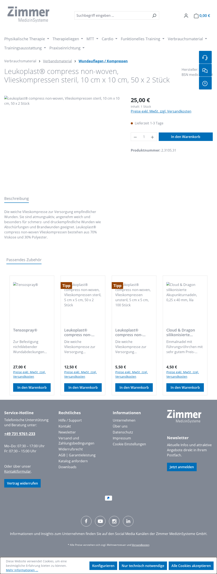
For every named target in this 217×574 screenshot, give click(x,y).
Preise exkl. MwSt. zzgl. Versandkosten (161, 111)
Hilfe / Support (70, 420)
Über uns (120, 426)
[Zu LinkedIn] (128, 521)
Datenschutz (123, 432)
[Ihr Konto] (186, 15)
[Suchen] (154, 15)
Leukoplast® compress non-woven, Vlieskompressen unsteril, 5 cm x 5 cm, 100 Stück (130, 332)
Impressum (122, 438)
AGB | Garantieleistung (77, 455)
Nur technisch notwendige (143, 565)
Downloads (67, 467)
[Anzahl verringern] (135, 136)
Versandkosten (140, 545)
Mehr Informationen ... (22, 570)
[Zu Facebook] (86, 521)
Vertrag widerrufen (22, 483)
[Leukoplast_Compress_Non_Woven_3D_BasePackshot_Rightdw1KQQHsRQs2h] (63, 141)
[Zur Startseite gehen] (28, 14)
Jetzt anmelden (182, 467)
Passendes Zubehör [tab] (24, 259)
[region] (63, 141)
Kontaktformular (17, 471)
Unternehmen (124, 420)
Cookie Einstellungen (129, 444)
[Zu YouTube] (100, 521)
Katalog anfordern (73, 461)
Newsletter (67, 432)
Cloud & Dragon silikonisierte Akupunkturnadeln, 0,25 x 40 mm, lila (183, 332)
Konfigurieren (103, 565)
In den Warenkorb (185, 136)
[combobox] (111, 15)
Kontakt (64, 426)
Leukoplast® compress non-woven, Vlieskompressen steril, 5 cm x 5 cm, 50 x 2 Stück (81, 332)
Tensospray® (25, 330)
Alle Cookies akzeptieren (191, 565)
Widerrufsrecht (70, 449)
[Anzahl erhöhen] (152, 136)
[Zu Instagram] (114, 521)
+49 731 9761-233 (19, 433)
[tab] (16, 199)
